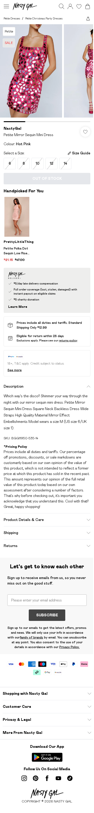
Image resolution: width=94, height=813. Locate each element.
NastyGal (12, 128)
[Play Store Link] (47, 757)
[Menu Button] (6, 6)
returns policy (68, 340)
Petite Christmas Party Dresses (44, 18)
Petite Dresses (12, 18)
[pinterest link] (35, 778)
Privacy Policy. (69, 647)
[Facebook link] (47, 778)
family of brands (31, 637)
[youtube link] (58, 778)
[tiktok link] (70, 778)
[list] (47, 73)
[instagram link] (24, 778)
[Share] (88, 18)
